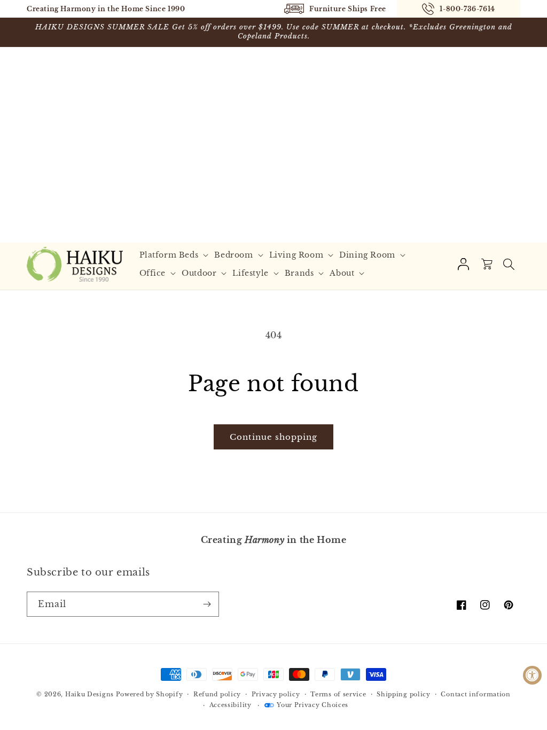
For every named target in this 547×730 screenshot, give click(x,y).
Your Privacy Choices (312, 705)
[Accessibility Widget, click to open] (532, 675)
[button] (175, 255)
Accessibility (230, 705)
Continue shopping (273, 437)
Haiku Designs (89, 694)
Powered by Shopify (149, 694)
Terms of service (338, 694)
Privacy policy (276, 694)
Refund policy (217, 694)
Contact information (475, 694)
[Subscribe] (206, 604)
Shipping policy (404, 694)
